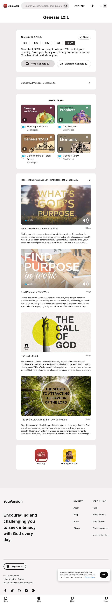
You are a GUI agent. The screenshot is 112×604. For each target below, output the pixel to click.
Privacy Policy (10, 579)
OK (103, 574)
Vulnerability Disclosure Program (18, 582)
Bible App (41, 463)
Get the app (79, 6)
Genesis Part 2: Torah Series (39, 157)
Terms (21, 579)
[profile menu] (102, 6)
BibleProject (32, 130)
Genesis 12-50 (73, 155)
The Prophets (73, 126)
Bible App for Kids (69, 463)
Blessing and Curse (40, 126)
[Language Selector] (92, 6)
